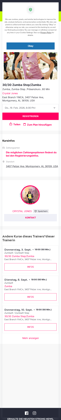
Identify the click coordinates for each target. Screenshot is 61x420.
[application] (30, 210)
